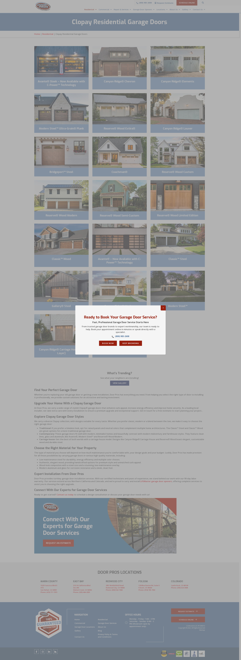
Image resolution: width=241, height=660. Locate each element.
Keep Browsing (131, 343)
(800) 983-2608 (122, 336)
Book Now (108, 343)
